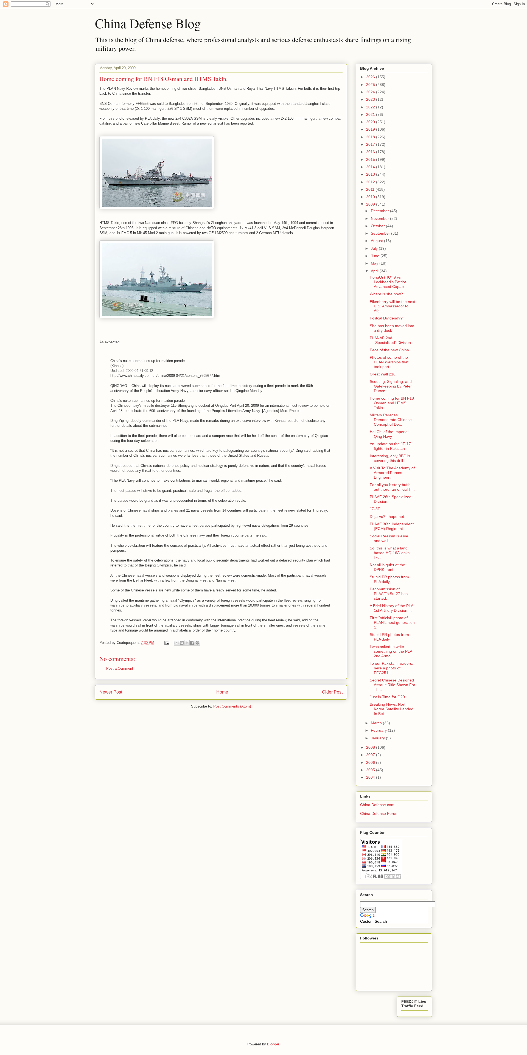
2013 (371, 174)
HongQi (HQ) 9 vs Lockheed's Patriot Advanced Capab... (388, 282)
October (378, 226)
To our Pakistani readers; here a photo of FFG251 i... (391, 668)
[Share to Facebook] (192, 643)
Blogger (273, 1044)
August (377, 241)
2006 (371, 762)
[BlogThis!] (181, 643)
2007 (371, 755)
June (375, 256)
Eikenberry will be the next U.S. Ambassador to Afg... (392, 306)
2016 (371, 152)
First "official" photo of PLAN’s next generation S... (392, 622)
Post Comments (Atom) (232, 706)
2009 (371, 204)
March (377, 723)
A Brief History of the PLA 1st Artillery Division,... (391, 608)
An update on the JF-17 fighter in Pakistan (390, 446)
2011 (370, 189)
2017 (371, 144)
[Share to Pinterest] (197, 643)
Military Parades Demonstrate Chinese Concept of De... (391, 420)
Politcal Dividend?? (386, 318)
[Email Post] (166, 643)
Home (222, 692)
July (375, 248)
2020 (371, 122)
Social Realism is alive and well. (389, 538)
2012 (371, 182)
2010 (371, 197)
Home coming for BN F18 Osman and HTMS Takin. (392, 403)
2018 (371, 137)
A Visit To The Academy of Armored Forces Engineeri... (392, 472)
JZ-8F (375, 509)
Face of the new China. (390, 350)
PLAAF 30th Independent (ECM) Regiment (392, 526)
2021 (371, 114)
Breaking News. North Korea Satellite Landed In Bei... (391, 709)
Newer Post (110, 692)
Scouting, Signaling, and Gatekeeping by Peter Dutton (391, 386)
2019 (371, 129)
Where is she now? (386, 294)
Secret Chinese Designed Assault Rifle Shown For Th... (392, 685)
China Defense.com (377, 805)
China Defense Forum (379, 813)
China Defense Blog (148, 23)
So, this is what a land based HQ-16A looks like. (390, 553)
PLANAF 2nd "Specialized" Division (390, 340)
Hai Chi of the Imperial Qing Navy (389, 434)
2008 (371, 747)
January (378, 738)
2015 (371, 159)
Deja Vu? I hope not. (387, 516)
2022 (371, 107)
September (381, 233)
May (375, 263)
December (380, 211)
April (375, 271)
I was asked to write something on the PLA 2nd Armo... (391, 651)
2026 (371, 77)
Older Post (332, 692)
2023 (371, 99)
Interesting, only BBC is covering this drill (390, 458)
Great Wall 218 (383, 374)
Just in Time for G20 (387, 697)
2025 (371, 84)
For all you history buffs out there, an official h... (392, 487)
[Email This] (176, 643)
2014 (371, 167)
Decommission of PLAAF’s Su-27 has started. (389, 594)
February (379, 730)
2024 (371, 92)
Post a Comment (119, 668)
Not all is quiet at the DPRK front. (387, 567)
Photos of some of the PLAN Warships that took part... (389, 362)
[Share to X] (187, 643)
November (380, 218)
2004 (371, 777)
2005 (371, 770)
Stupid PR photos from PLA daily (389, 579)
